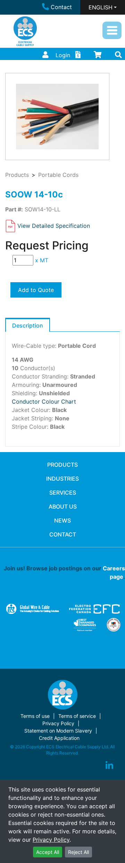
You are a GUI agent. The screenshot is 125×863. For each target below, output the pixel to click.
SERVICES (62, 492)
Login (63, 55)
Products (17, 174)
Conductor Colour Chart (44, 401)
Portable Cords (58, 174)
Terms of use (35, 716)
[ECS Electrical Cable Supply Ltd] (25, 31)
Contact (61, 6)
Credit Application (59, 738)
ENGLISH (100, 7)
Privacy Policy (51, 839)
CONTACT (62, 534)
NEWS (62, 520)
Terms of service (77, 716)
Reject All (78, 852)
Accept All (47, 852)
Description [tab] (27, 325)
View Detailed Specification (53, 225)
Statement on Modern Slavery (58, 731)
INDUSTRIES (62, 478)
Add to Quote (36, 289)
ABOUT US (63, 506)
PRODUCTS (62, 464)
